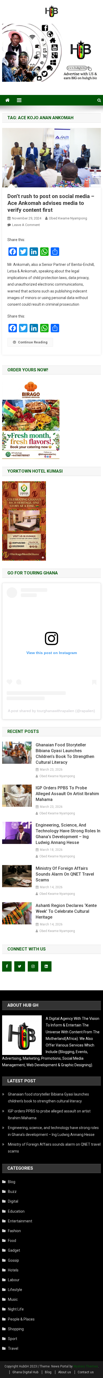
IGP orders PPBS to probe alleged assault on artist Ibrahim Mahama (67, 793)
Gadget (14, 1250)
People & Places (21, 1319)
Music (13, 1299)
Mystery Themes (85, 1366)
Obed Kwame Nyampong (68, 218)
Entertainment (20, 1221)
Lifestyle (15, 1290)
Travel (13, 1348)
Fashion (14, 1231)
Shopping (16, 1329)
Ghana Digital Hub (25, 1372)
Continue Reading (33, 342)
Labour (14, 1280)
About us (64, 1372)
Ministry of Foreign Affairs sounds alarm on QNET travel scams (65, 874)
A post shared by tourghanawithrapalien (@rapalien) (51, 711)
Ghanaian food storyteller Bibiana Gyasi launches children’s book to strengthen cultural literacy (65, 753)
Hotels (13, 1270)
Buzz (12, 1191)
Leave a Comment (26, 225)
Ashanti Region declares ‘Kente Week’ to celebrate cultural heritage (66, 911)
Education (16, 1211)
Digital (13, 1201)
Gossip (13, 1260)
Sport (12, 1339)
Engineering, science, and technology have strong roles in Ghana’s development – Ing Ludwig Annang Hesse (68, 834)
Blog (11, 1182)
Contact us (86, 1372)
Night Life (16, 1309)
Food (12, 1240)
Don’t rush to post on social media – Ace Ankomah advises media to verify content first (50, 203)
